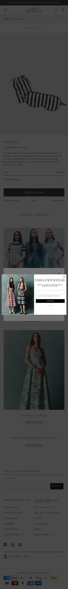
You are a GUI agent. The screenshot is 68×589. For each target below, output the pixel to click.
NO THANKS (50, 305)
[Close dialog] (64, 276)
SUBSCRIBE (50, 301)
